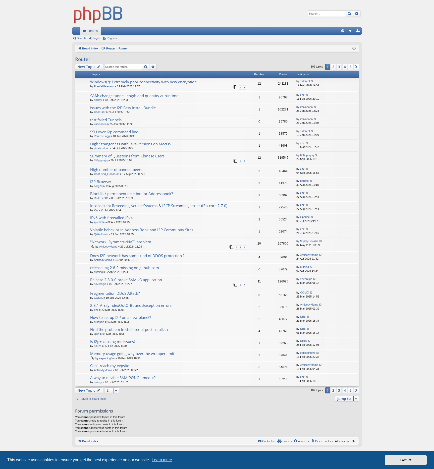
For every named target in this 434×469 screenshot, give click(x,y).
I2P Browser (100, 181)
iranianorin (306, 106)
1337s (97, 345)
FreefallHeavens (104, 86)
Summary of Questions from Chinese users (127, 155)
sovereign (100, 283)
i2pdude (305, 216)
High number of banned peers (116, 169)
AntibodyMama (108, 246)
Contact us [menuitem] (269, 441)
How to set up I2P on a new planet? (120, 317)
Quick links (77, 32)
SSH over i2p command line (114, 131)
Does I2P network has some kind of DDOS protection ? (137, 255)
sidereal (305, 81)
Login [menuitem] (351, 32)
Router (82, 59)
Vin (96, 210)
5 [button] (351, 66)
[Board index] (98, 13)
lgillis (303, 316)
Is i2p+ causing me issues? (112, 341)
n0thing (98, 271)
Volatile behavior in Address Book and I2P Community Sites (141, 229)
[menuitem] (343, 31)
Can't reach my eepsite (109, 365)
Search (81, 38)
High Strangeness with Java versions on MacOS (130, 143)
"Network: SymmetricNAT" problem (120, 241)
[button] (356, 67)
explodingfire (107, 358)
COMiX (98, 297)
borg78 (98, 186)
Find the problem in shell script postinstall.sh (129, 329)
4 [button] (345, 66)
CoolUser (99, 111)
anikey (98, 99)
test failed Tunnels (106, 119)
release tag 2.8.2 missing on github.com (124, 267)
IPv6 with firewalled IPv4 (111, 217)
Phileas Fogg (102, 136)
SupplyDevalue (309, 241)
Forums (92, 31)
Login (96, 38)
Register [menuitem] (359, 32)
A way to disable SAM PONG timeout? (122, 377)
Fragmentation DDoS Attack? (115, 293)
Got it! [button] (405, 460)
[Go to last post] (312, 81)
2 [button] (333, 66)
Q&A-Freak (101, 234)
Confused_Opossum (106, 173)
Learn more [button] (162, 460)
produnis (99, 321)
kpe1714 (99, 222)
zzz (302, 94)
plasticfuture (101, 148)
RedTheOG (101, 198)
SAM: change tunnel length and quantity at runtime (134, 95)
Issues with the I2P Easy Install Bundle (123, 107)
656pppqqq (100, 160)
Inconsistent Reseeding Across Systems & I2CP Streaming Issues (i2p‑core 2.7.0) (158, 205)
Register (112, 38)
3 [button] (339, 66)
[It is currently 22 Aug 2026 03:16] (354, 48)
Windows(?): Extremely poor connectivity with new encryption (143, 81)
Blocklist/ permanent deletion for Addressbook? (131, 193)
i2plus (303, 340)
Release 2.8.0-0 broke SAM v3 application (126, 279)
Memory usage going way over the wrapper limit (132, 353)
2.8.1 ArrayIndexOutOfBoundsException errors (131, 305)
